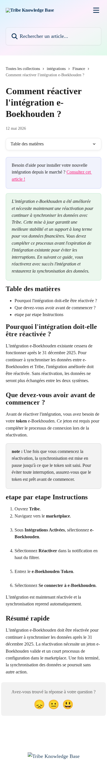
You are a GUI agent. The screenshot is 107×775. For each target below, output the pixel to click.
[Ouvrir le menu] (96, 10)
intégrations (56, 69)
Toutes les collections (23, 69)
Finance (78, 69)
